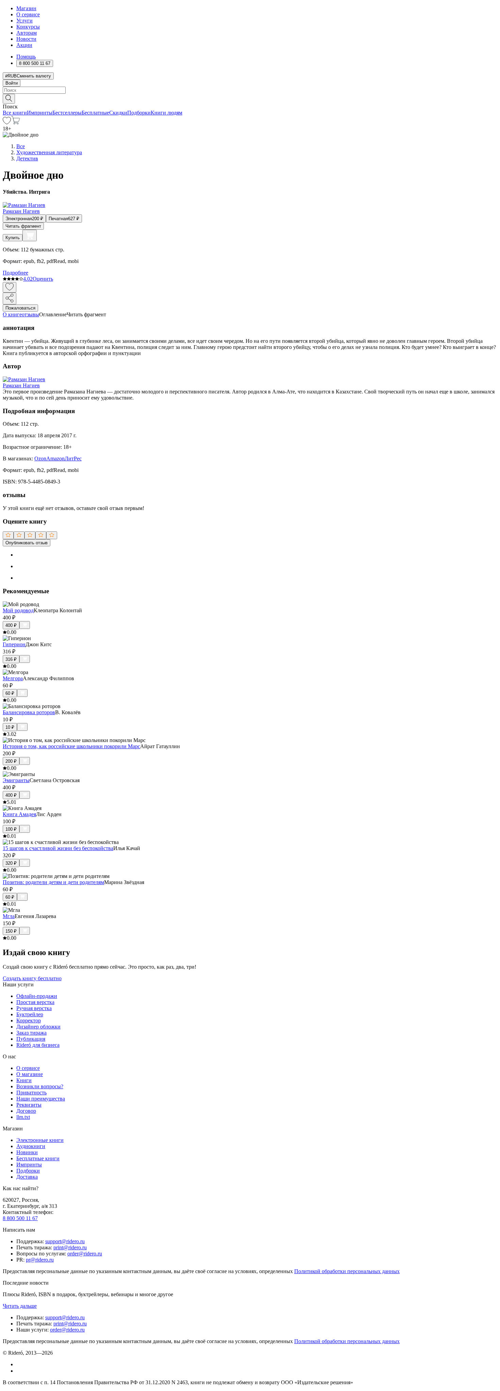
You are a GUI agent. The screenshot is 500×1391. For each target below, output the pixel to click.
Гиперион (14, 644)
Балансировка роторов (29, 712)
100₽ (11, 829)
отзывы (30, 314)
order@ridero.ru (84, 1253)
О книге (12, 314)
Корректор (28, 1020)
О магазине (29, 1074)
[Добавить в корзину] (29, 235)
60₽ (9, 693)
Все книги (15, 113)
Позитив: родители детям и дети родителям (53, 882)
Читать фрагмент (23, 226)
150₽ (11, 931)
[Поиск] (9, 99)
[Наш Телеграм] (19, 1371)
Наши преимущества (40, 1099)
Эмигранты (16, 780)
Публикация (30, 1039)
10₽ (9, 727)
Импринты (39, 113)
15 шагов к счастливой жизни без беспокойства (58, 848)
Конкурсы (28, 27)
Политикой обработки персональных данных (347, 1271)
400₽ (11, 625)
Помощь (26, 56)
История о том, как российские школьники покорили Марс (71, 746)
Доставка (27, 1177)
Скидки (118, 113)
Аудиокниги (30, 1146)
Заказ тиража (31, 1033)
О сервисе (28, 14)
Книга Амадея (19, 814)
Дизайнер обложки (38, 1026)
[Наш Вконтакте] (19, 1364)
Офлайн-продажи (36, 996)
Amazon (55, 458)
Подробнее (15, 273)
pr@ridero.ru (40, 1260)
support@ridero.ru (65, 1241)
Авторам (26, 33)
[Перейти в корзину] (15, 122)
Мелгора (13, 678)
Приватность (31, 1092)
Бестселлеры (67, 113)
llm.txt (23, 1117)
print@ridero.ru (70, 1247)
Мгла (9, 916)
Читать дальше (20, 1306)
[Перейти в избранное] (7, 122)
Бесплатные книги (38, 1158)
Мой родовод (18, 610)
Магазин (26, 8)
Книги (24, 1080)
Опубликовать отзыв (26, 542)
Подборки (139, 113)
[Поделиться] (9, 298)
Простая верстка (35, 1002)
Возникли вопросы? (39, 1086)
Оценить (43, 279)
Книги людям (166, 113)
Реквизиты (28, 1105)
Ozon (40, 458)
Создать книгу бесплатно (32, 978)
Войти (11, 83)
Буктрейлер (29, 1014)
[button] (250, 98)
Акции (24, 45)
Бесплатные (95, 113)
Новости (26, 39)
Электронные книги (40, 1140)
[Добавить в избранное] (9, 287)
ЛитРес (73, 458)
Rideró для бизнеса (38, 1045)
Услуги (24, 20)
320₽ (11, 863)
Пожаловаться (20, 308)
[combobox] (250, 90)
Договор (26, 1111)
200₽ (11, 761)
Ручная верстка (34, 1008)
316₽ (11, 659)
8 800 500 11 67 (20, 1218)
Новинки (27, 1152)
